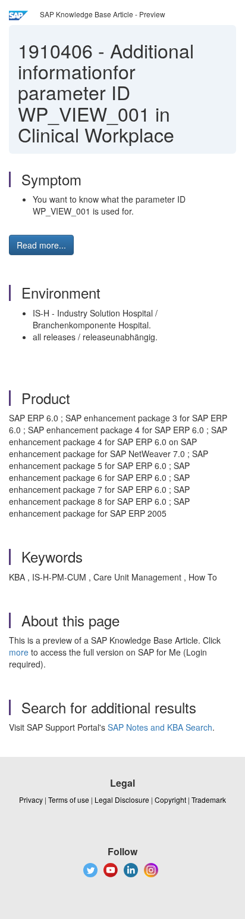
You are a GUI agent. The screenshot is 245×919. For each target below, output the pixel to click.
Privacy (31, 799)
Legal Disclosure (122, 799)
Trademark (208, 799)
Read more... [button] (41, 245)
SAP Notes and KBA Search (160, 727)
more (19, 652)
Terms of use (68, 799)
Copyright (170, 799)
